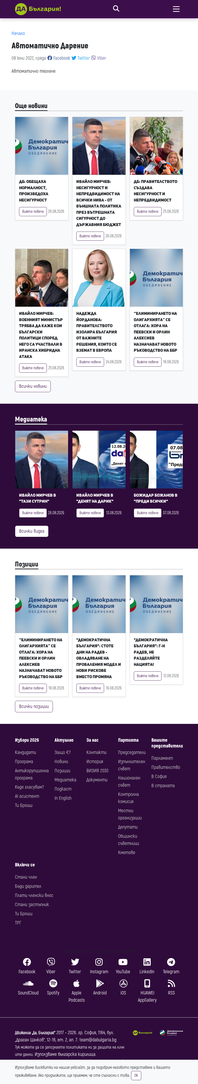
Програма (24, 762)
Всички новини (33, 386)
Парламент (162, 758)
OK (136, 1075)
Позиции (26, 564)
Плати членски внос (34, 895)
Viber (101, 58)
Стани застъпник (32, 905)
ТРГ (18, 923)
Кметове (126, 853)
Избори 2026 (27, 740)
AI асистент (27, 796)
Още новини (31, 106)
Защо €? (63, 752)
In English (63, 798)
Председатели (132, 752)
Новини (61, 762)
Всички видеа (31, 531)
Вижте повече (33, 211)
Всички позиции (34, 706)
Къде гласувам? (29, 787)
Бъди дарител (28, 886)
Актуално (64, 740)
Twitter (83, 58)
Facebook (61, 58)
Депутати (128, 827)
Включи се (25, 865)
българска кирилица (76, 1054)
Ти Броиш (23, 805)
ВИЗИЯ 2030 (97, 771)
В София (159, 776)
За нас (92, 740)
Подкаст (63, 789)
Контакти (96, 752)
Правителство (165, 767)
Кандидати (25, 752)
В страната (163, 786)
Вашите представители (167, 743)
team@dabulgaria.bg (97, 1040)
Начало (18, 33)
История (94, 762)
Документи (96, 780)
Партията (128, 740)
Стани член (26, 877)
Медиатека (31, 419)
